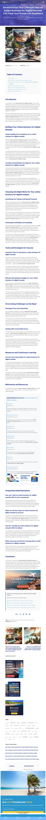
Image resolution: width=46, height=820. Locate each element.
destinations (23, 725)
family (12, 728)
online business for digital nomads (27, 620)
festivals (16, 728)
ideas (14, 731)
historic (10, 731)
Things (10, 737)
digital (13, 620)
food (23, 728)
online (19, 620)
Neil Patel (9, 457)
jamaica (23, 731)
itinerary (18, 731)
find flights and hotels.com (23, 2)
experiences (7, 728)
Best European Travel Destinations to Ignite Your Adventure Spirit (21, 753)
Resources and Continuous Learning (17, 89)
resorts (25, 734)
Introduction (12, 78)
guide (37, 728)
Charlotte (31, 723)
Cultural (16, 725)
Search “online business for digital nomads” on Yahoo (20, 603)
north (21, 734)
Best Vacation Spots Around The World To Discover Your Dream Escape (22, 759)
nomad (17, 734)
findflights (27, 65)
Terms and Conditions (23, 813)
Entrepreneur (10, 447)
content (36, 723)
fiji (20, 728)
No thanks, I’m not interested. (23, 818)
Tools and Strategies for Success (16, 85)
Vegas (36, 737)
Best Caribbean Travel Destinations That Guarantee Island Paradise (21, 750)
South (35, 734)
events (33, 725)
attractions (7, 723)
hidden (6, 731)
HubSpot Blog (10, 436)
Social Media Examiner (12, 467)
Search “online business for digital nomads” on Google (20, 600)
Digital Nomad (24, 16)
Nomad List (10, 403)
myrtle (7, 734)
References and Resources (15, 91)
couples (6, 725)
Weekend (10, 739)
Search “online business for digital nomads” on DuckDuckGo (21, 605)
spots (6, 737)
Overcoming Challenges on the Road (17, 87)
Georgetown (29, 728)
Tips (14, 737)
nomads (16, 620)
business (10, 620)
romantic (30, 734)
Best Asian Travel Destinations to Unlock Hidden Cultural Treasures (21, 747)
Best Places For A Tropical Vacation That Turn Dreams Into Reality (21, 756)
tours (20, 737)
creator (11, 725)
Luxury (36, 731)
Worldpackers (10, 426)
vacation (31, 737)
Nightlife (12, 734)
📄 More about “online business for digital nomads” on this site (21, 607)
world (14, 739)
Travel (24, 737)
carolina (23, 723)
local (32, 731)
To (16, 737)
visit (6, 739)
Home (18, 16)
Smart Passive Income (12, 415)
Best (18, 723)
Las (29, 731)
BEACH (13, 723)
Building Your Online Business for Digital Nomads (20, 80)
